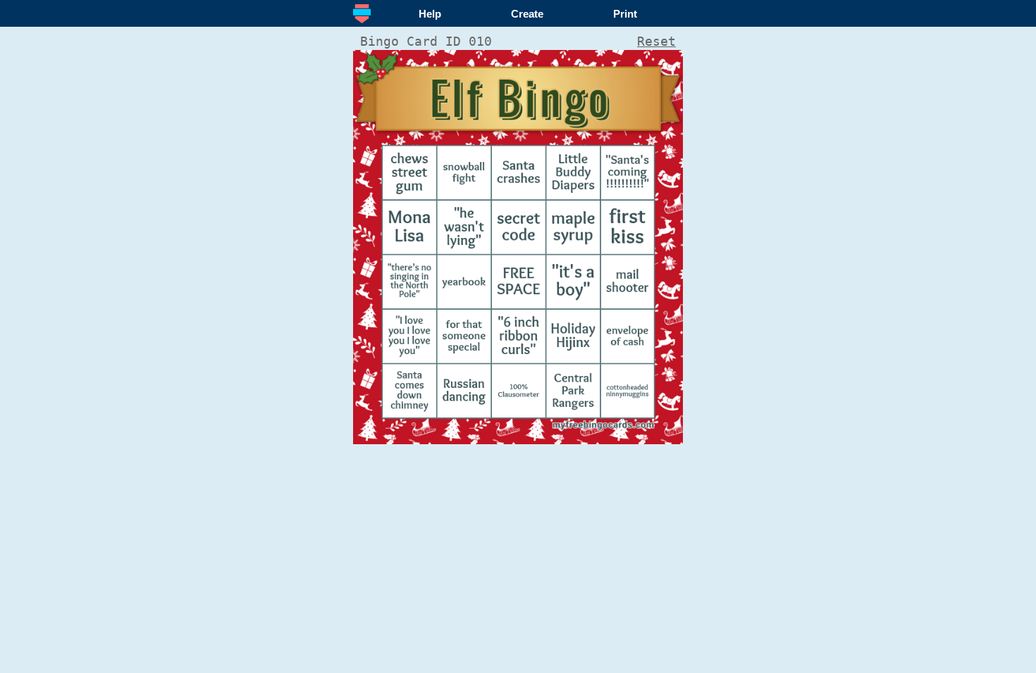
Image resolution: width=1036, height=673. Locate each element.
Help (430, 14)
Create (527, 14)
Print (625, 14)
